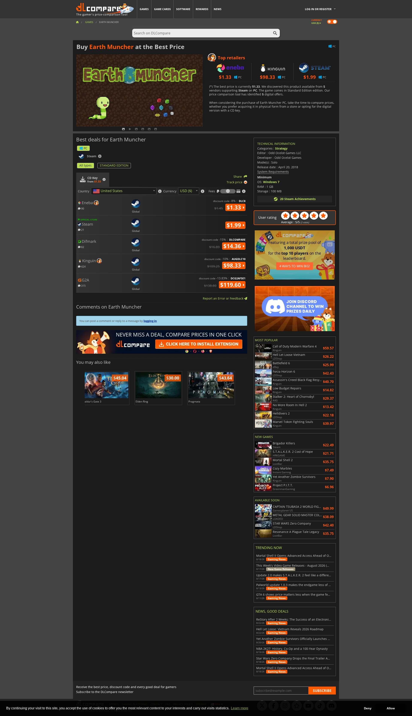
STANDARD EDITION (114, 165)
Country (83, 191)
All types (85, 165)
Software (183, 9)
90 (82, 208)
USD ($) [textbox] (186, 190)
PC (85, 148)
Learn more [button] (239, 708)
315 (83, 285)
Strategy (281, 148)
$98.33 (232, 265)
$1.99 (234, 225)
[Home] (77, 22)
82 (82, 246)
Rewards (202, 9)
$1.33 (234, 207)
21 (82, 229)
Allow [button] (391, 708)
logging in (150, 321)
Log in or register (318, 9)
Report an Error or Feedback (223, 298)
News (217, 9)
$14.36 (232, 246)
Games (144, 9)
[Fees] (227, 191)
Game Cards (162, 9)
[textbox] (108, 191)
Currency (169, 191)
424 (83, 266)
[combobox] (123, 191)
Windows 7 (271, 182)
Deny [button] (367, 708)
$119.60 (231, 284)
